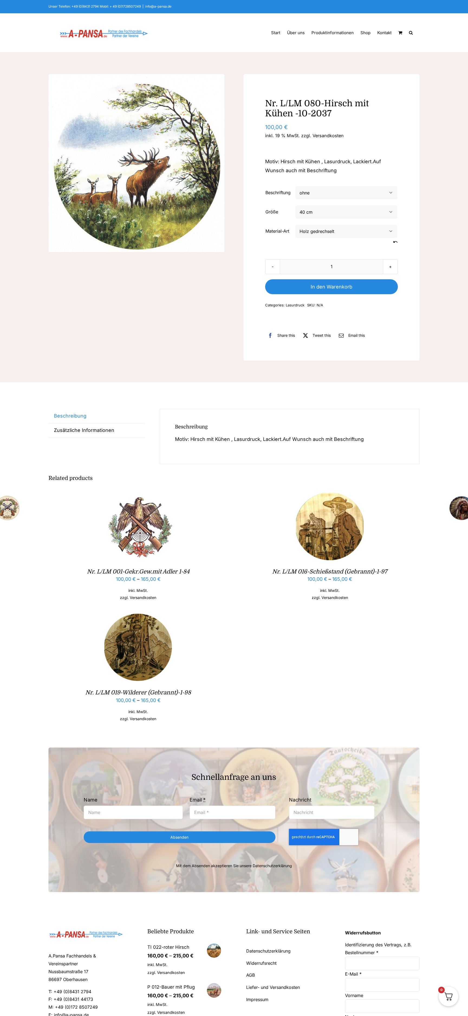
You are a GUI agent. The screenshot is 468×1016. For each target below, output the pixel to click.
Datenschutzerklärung (272, 865)
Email (198, 800)
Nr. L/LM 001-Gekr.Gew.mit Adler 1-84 (138, 571)
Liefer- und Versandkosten (273, 987)
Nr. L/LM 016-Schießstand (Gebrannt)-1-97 (329, 571)
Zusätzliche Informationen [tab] (84, 430)
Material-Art (277, 231)
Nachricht (300, 800)
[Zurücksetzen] (395, 242)
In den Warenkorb (331, 287)
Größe (271, 211)
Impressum (257, 999)
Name (91, 800)
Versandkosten (328, 135)
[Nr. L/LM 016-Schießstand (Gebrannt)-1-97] (330, 496)
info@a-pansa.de (158, 6)
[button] (411, 32)
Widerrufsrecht (261, 963)
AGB (250, 975)
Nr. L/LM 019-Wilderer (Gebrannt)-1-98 (138, 692)
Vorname (355, 995)
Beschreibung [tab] (70, 416)
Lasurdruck (295, 305)
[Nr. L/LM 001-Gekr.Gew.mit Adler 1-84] (138, 496)
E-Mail (353, 974)
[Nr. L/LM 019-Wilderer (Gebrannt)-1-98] (138, 617)
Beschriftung (278, 192)
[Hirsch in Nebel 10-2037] (136, 163)
